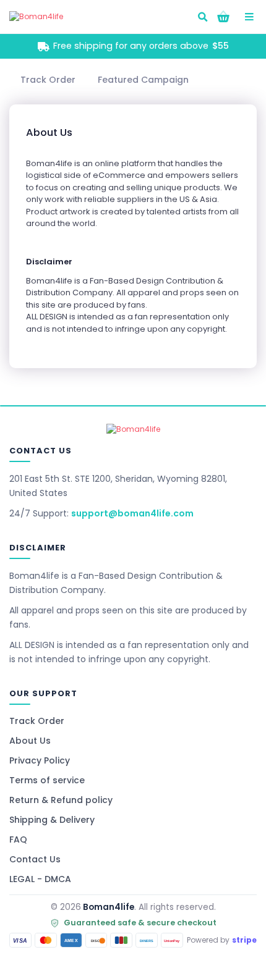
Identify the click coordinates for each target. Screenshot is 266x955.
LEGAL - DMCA (40, 879)
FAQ (18, 839)
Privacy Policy (39, 760)
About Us (30, 740)
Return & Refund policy (61, 800)
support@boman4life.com (132, 513)
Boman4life (108, 907)
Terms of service (47, 780)
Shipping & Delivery (52, 820)
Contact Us (35, 859)
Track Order (36, 721)
